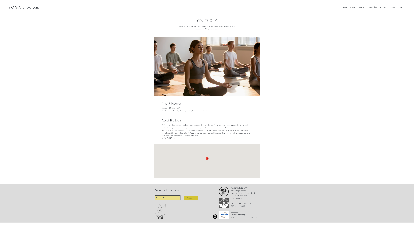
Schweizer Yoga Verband (246, 193)
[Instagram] (215, 216)
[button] (371, 7)
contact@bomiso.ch (238, 198)
